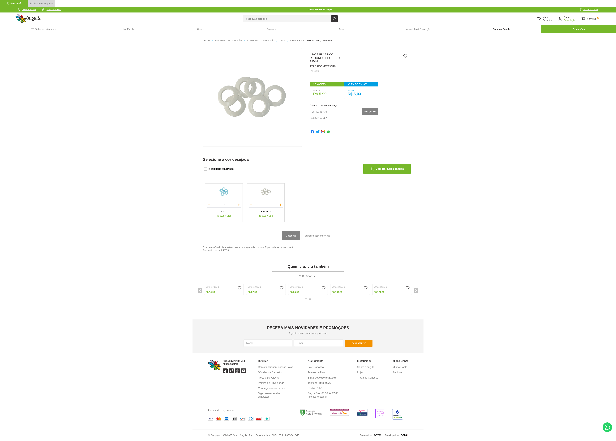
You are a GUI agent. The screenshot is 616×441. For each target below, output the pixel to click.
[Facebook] (312, 132)
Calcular (370, 111)
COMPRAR (224, 360)
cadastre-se (359, 406)
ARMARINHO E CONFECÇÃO (228, 40)
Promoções (579, 29)
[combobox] (290, 18)
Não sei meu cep (318, 118)
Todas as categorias (45, 29)
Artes (341, 29)
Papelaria (271, 29)
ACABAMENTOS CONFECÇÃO (260, 40)
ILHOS (282, 40)
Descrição (291, 235)
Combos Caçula (501, 29)
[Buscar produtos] (334, 18)
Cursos (200, 29)
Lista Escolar (128, 29)
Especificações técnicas (317, 235)
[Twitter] (317, 132)
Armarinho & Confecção (418, 29)
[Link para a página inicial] (208, 40)
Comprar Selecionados (390, 168)
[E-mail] (323, 132)
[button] (200, 325)
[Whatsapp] (328, 132)
